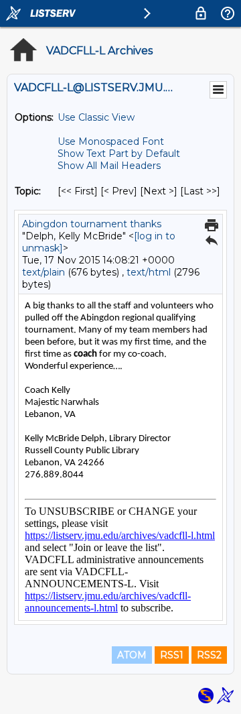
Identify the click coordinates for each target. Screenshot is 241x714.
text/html (149, 272)
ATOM (132, 655)
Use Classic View (96, 117)
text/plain (43, 272)
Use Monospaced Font (111, 141)
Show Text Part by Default (119, 153)
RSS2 (209, 655)
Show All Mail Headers (109, 166)
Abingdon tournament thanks (91, 224)
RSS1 (171, 655)
